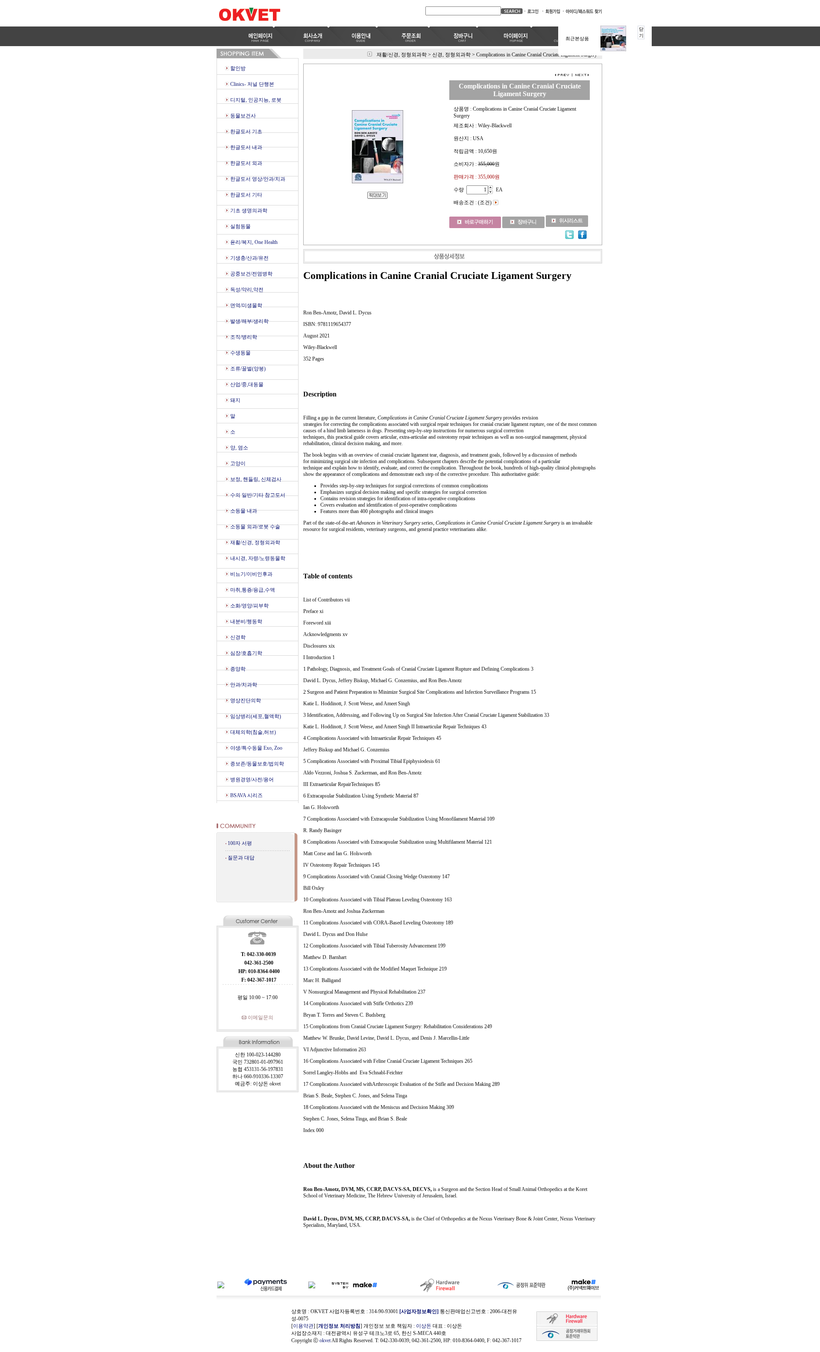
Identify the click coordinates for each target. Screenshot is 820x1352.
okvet (325, 1340)
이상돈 (423, 1326)
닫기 (641, 32)
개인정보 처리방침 (339, 1326)
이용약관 (303, 1326)
